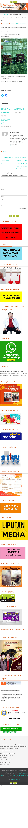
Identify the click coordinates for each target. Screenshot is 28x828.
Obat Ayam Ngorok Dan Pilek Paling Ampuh (7, 160)
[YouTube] (11, 2)
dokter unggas (6, 23)
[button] (14, 56)
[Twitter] (14, 2)
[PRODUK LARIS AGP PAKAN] (11, 622)
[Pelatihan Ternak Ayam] (10, 464)
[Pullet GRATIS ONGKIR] (11, 237)
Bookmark (5, 151)
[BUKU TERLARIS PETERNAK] (11, 584)
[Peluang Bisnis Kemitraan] (11, 403)
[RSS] (16, 2)
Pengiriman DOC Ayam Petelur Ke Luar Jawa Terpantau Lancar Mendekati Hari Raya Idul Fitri (6, 111)
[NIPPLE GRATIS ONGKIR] (10, 281)
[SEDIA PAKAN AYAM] (11, 510)
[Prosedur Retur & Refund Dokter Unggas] (11, 700)
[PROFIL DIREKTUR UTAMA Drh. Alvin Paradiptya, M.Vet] (11, 331)
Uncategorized (5, 14)
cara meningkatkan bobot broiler (20, 773)
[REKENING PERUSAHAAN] (11, 440)
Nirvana (13, 777)
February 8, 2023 (14, 23)
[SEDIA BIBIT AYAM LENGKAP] (11, 299)
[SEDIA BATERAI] (11, 257)
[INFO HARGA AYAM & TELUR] (11, 731)
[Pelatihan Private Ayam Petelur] (11, 493)
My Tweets (2, 630)
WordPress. (18, 777)
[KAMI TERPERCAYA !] (7, 599)
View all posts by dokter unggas (17, 145)
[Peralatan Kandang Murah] (10, 422)
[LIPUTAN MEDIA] (14, 537)
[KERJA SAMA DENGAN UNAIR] (12, 717)
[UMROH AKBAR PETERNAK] (11, 668)
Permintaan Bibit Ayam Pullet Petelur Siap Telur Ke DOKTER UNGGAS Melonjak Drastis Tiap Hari (21, 162)
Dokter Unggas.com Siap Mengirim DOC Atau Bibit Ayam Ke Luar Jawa (19, 110)
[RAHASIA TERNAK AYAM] (12, 556)
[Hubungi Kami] (11, 359)
